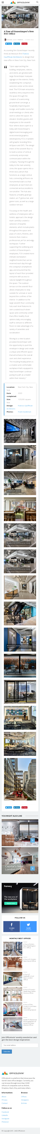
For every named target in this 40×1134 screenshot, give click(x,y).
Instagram (5, 1119)
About (4, 1097)
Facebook (5, 1112)
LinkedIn (5, 1115)
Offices (24, 1097)
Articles (24, 1103)
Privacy (4, 1100)
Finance (20, 40)
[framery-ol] (20, 898)
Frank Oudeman (24, 412)
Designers (25, 1100)
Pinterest (5, 1122)
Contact (5, 1103)
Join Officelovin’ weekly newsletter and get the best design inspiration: (19, 1038)
